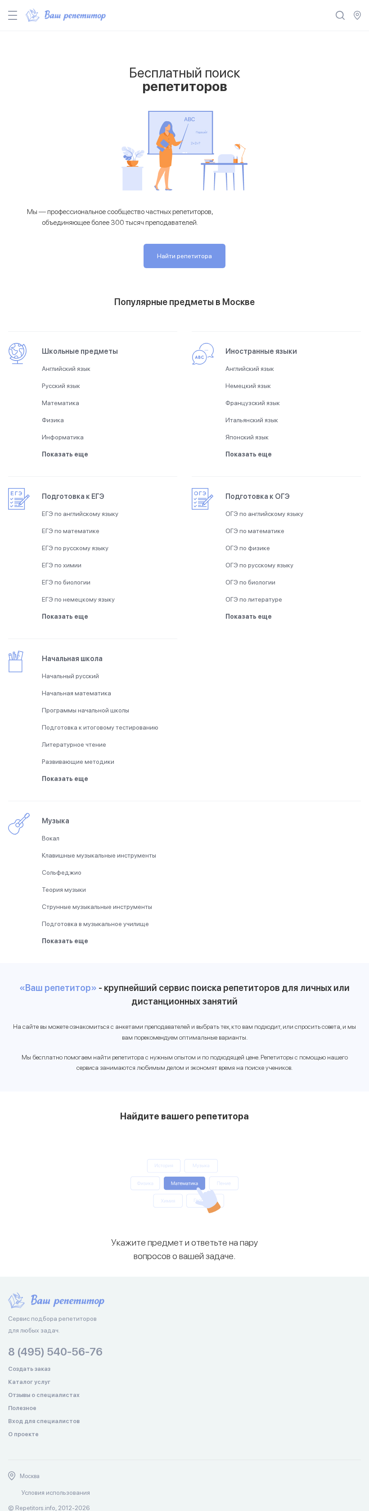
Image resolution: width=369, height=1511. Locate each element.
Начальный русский (70, 676)
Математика (60, 402)
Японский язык (247, 437)
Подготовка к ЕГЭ (73, 496)
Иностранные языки (261, 351)
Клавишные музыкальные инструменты (99, 855)
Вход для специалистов (44, 1421)
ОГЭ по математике (254, 530)
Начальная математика (76, 693)
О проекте (23, 1434)
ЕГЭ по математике (70, 530)
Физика (53, 420)
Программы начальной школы (85, 710)
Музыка (55, 821)
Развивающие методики (78, 761)
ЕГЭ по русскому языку (75, 548)
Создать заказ (29, 1368)
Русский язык (61, 385)
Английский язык (66, 368)
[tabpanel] (184, 1220)
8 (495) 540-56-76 (55, 1351)
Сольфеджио (61, 872)
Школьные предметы (80, 351)
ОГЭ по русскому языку (259, 565)
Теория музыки (64, 889)
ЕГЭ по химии (61, 565)
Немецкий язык (248, 385)
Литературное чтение (74, 744)
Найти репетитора (184, 256)
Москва (30, 1476)
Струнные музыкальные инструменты (97, 906)
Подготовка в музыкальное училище (95, 923)
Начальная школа (72, 658)
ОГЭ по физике (247, 548)
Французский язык (252, 402)
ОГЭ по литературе (253, 599)
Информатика (63, 437)
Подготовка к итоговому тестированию (100, 727)
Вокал (50, 838)
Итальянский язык (251, 420)
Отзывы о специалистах (44, 1395)
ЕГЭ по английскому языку (80, 513)
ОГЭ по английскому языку (264, 513)
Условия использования (56, 1492)
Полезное (22, 1408)
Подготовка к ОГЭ (257, 496)
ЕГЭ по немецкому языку (78, 599)
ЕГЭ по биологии (66, 582)
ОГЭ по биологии (250, 582)
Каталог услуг (29, 1382)
